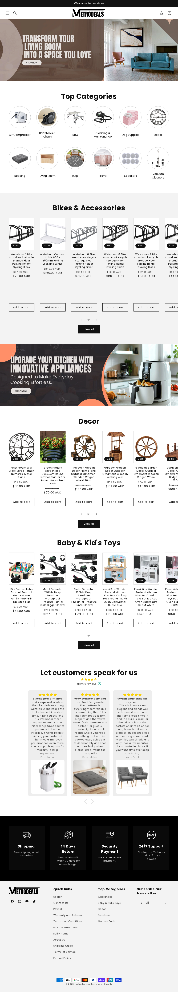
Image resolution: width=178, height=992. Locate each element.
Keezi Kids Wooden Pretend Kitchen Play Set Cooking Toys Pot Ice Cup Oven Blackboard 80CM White (146, 597)
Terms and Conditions (67, 921)
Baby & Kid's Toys (109, 903)
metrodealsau (82, 984)
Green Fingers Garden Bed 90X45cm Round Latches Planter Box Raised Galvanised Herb (53, 475)
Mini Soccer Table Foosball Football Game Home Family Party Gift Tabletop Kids (21, 595)
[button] (7, 13)
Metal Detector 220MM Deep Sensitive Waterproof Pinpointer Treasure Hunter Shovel (84, 597)
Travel (102, 176)
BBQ (75, 135)
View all (89, 329)
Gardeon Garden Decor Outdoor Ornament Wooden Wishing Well (115, 472)
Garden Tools (106, 921)
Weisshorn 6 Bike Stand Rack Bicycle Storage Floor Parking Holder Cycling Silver (84, 261)
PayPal (57, 909)
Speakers (130, 176)
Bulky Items (60, 933)
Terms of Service (64, 952)
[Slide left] (81, 320)
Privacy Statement (65, 927)
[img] (89, 679)
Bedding (19, 176)
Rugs (75, 176)
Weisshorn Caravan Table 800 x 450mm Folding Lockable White (52, 259)
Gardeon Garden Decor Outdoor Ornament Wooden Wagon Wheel (146, 472)
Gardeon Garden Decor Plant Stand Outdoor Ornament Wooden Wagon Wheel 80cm (84, 474)
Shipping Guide (63, 946)
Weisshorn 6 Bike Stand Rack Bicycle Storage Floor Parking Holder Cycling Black (115, 261)
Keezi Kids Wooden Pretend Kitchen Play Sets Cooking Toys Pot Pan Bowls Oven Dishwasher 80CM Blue (115, 597)
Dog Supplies (130, 135)
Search (58, 897)
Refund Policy (62, 958)
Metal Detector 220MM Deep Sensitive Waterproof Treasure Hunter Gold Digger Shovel (52, 597)
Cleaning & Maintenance (103, 135)
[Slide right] (96, 320)
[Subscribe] (165, 903)
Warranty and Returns (67, 915)
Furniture (104, 915)
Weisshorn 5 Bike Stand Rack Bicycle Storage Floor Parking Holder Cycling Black (21, 261)
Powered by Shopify (101, 984)
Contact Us (60, 903)
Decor (158, 135)
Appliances (105, 897)
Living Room (47, 176)
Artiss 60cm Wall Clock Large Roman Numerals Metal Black (21, 472)
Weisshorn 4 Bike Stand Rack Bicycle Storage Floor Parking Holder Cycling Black (146, 261)
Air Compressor (20, 135)
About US (59, 939)
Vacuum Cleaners (158, 176)
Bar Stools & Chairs (47, 135)
